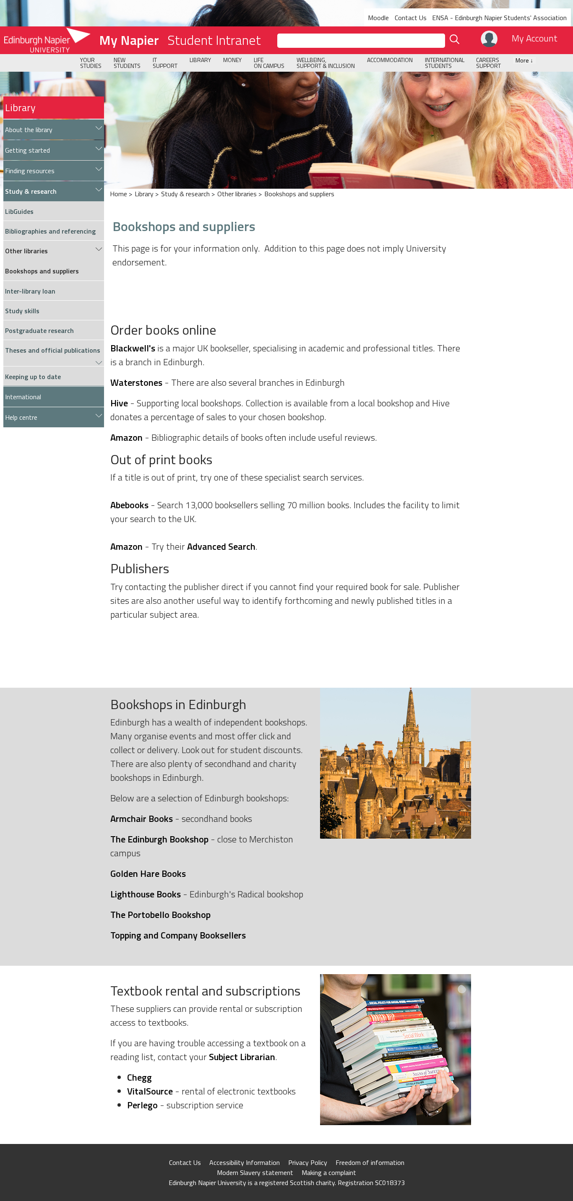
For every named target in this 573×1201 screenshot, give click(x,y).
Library (200, 59)
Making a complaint (329, 1172)
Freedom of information (370, 1162)
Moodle (378, 18)
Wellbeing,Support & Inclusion (326, 62)
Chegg (139, 1077)
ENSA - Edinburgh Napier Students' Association (499, 18)
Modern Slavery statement (255, 1172)
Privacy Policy (307, 1162)
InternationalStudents (444, 62)
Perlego (142, 1105)
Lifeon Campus (269, 62)
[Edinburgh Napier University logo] (45, 40)
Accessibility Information (244, 1162)
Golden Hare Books (148, 873)
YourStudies (91, 62)
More (524, 60)
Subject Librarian (242, 1057)
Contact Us (411, 18)
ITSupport (165, 62)
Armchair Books (141, 818)
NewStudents (127, 62)
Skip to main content (30, 6)
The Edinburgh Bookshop (159, 839)
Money (232, 59)
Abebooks (129, 505)
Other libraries (237, 194)
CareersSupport (488, 62)
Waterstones (136, 382)
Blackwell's (132, 348)
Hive (119, 403)
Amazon (126, 437)
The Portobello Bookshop (160, 914)
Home (118, 194)
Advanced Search (221, 546)
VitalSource (150, 1091)
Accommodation (390, 59)
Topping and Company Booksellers (178, 935)
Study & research (185, 194)
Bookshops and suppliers (299, 194)
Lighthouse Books (145, 894)
